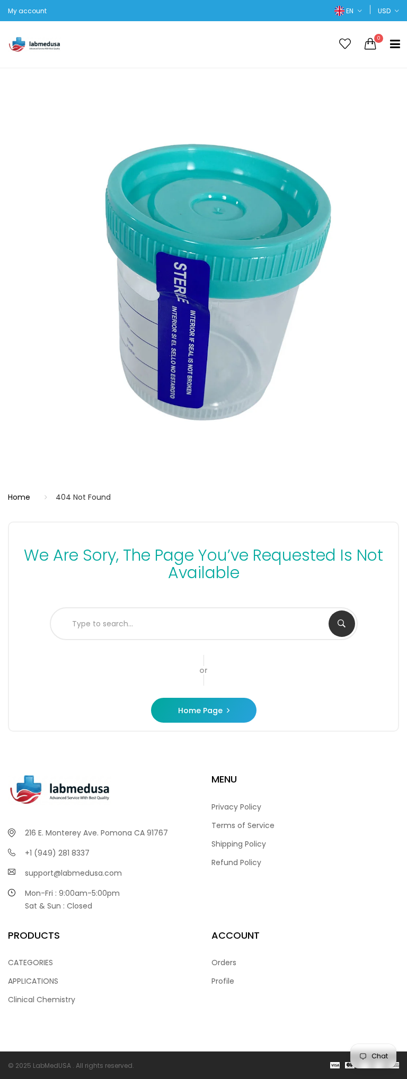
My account (27, 10)
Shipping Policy (238, 844)
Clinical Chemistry (41, 999)
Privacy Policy (236, 807)
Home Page (200, 710)
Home (19, 497)
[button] (348, 10)
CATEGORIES (30, 962)
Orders (223, 962)
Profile (222, 981)
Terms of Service (243, 825)
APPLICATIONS (33, 981)
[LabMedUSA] (102, 44)
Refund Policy (236, 862)
